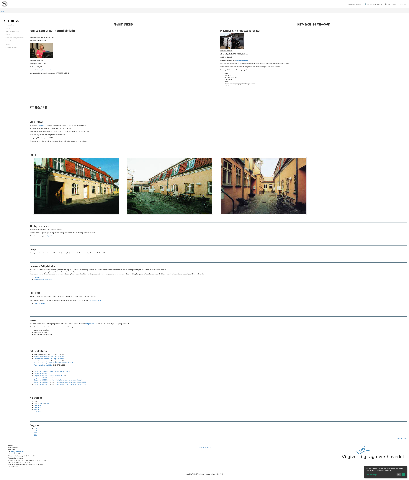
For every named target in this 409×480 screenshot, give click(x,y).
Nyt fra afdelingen (11, 47)
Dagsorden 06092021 (41, 373)
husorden (37, 277)
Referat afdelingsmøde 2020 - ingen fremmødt (49, 356)
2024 (35, 435)
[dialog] (385, 472)
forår (42, 403)
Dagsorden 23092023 (41, 378)
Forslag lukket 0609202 (57, 376)
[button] (390, 4)
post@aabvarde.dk (17, 451)
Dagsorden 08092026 (41, 384)
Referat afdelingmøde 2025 (43, 365)
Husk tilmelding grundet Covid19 (60, 371)
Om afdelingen (10, 25)
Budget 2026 (81, 382)
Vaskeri (8, 44)
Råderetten (9, 41)
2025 (35, 433)
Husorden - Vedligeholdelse (15, 38)
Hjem (2, 11)
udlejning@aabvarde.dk (43, 70)
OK (403, 475)
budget (79, 380)
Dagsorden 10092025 (41, 382)
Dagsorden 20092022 (41, 376)
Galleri (8, 28)
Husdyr (8, 34)
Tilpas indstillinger (371, 475)
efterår (47, 403)
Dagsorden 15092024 (41, 380)
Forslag (52, 378)
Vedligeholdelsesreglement (43, 279)
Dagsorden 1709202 (41, 371)
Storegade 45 (42, 125)
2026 (35, 431)
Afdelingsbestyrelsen (12, 31)
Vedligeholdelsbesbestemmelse (66, 384)
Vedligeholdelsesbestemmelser (66, 380)
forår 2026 (37, 412)
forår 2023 (37, 405)
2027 (35, 428)
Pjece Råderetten (39, 303)
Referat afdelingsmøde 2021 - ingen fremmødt (49, 358)
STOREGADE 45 (11, 21)
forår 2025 (37, 410)
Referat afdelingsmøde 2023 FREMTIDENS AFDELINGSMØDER (53, 363)
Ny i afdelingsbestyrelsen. (55, 236)
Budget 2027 (82, 384)
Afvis (398, 475)
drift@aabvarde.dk (242, 60)
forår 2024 (37, 407)
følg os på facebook (204, 447)
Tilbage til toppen (401, 438)
